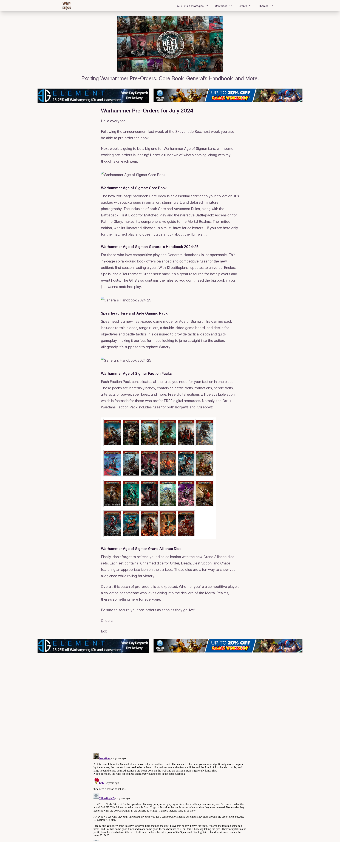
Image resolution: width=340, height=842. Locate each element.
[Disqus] (170, 705)
